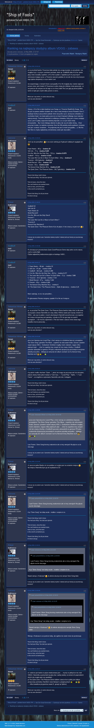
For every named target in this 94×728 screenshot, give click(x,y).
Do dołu (10, 60)
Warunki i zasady (77, 723)
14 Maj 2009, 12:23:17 (34, 669)
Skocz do (56, 710)
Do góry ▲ (86, 723)
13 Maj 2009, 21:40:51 (34, 202)
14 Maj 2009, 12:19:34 (34, 590)
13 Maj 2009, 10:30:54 (34, 138)
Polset (10, 202)
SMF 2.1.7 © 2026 (10, 723)
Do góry (10, 697)
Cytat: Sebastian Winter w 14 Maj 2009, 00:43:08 (46, 415)
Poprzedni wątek (68, 54)
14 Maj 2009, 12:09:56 (34, 410)
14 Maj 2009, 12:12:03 (34, 461)
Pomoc (70, 723)
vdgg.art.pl (61, 28)
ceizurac (11, 138)
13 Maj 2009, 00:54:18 (34, 66)
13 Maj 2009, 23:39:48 (34, 246)
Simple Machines (20, 723)
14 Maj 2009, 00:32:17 (34, 306)
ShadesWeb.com (20, 725)
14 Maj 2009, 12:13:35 (34, 493)
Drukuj (84, 60)
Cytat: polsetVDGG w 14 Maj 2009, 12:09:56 (44, 498)
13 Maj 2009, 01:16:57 (34, 105)
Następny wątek (81, 54)
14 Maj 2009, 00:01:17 (34, 262)
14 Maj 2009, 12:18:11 (34, 545)
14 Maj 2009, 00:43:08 (34, 336)
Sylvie (80, 40)
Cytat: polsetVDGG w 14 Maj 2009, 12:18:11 (44, 595)
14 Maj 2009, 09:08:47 (34, 368)
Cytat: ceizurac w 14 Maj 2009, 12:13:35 (43, 550)
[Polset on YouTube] (9, 223)
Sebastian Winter (15, 66)
